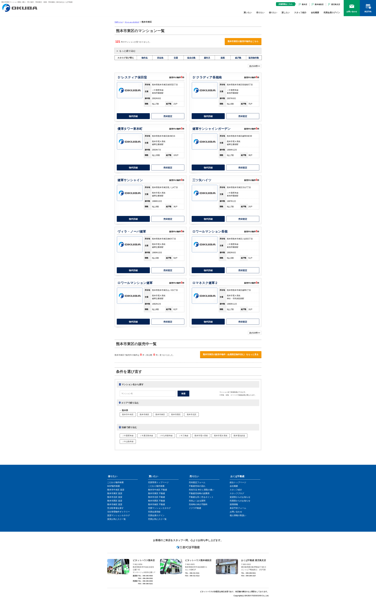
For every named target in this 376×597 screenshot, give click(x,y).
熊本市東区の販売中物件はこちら (243, 41)
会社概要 (315, 12)
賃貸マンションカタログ (118, 515)
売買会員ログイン (332, 12)
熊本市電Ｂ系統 (220, 436)
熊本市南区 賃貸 (114, 504)
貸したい (286, 12)
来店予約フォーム (238, 508)
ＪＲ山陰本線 (128, 441)
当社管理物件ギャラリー (118, 512)
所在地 (160, 58)
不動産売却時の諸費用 (199, 493)
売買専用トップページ (158, 482)
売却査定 (167, 116)
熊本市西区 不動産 (156, 501)
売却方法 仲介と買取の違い (201, 490)
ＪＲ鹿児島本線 (146, 436)
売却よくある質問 (197, 501)
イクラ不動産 (195, 508)
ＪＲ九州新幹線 (166, 436)
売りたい (260, 12)
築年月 (207, 58)
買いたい (248, 12)
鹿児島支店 (335, 4)
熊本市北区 (191, 414)
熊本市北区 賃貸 (114, 497)
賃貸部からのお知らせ (240, 497)
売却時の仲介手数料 (198, 504)
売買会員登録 (154, 512)
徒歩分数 (191, 58)
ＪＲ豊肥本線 (128, 436)
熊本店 (304, 4)
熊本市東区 (160, 414)
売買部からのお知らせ (240, 501)
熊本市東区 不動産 (156, 493)
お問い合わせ (351, 12)
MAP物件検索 (113, 486)
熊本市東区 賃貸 (114, 493)
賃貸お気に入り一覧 (116, 519)
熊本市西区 (176, 414)
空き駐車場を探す (115, 508)
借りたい (273, 12)
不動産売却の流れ (197, 486)
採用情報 (234, 504)
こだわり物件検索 (115, 482)
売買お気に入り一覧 (157, 519)
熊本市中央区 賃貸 (115, 490)
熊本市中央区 (128, 414)
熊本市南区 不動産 (156, 504)
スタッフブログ (237, 493)
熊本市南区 (144, 414)
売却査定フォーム (197, 482)
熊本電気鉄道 (239, 436)
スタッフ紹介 (300, 12)
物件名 (145, 58)
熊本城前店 (319, 4)
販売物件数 (254, 58)
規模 (223, 58)
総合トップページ (238, 482)
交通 (176, 58)
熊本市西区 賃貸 (114, 501)
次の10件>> (254, 66)
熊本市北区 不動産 (156, 497)
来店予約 (367, 12)
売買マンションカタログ (159, 508)
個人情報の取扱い (238, 515)
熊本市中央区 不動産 (157, 490)
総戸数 (238, 58)
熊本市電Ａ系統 (201, 436)
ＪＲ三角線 (183, 436)
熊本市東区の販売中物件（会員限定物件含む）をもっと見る (230, 354)
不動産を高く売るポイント (201, 497)
